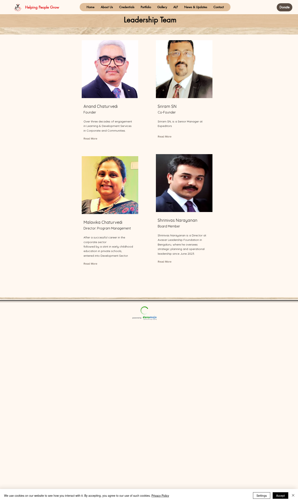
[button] (107, 7)
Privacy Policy (160, 495)
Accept (280, 495)
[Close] (293, 495)
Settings (261, 495)
